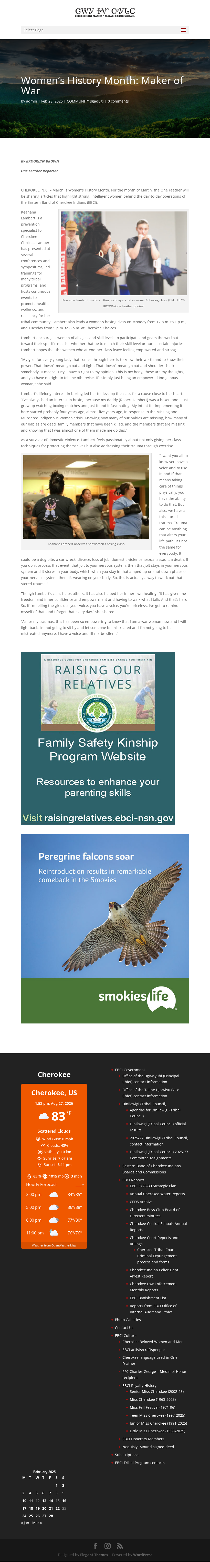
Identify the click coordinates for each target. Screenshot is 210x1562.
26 (38, 1515)
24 (24, 1515)
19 (38, 1508)
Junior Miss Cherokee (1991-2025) (158, 1423)
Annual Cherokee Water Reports (157, 1193)
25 (31, 1515)
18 (31, 1508)
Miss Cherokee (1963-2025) (153, 1399)
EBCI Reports (133, 1180)
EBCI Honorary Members (143, 1438)
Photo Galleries (128, 1319)
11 (31, 1500)
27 (44, 1515)
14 (51, 1500)
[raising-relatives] (98, 823)
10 (24, 1500)
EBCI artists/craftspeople (143, 1349)
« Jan (25, 1522)
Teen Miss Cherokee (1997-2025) (157, 1415)
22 (58, 1508)
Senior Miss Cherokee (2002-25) (157, 1391)
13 (44, 1500)
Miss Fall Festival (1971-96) (152, 1407)
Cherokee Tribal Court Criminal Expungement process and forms (157, 1255)
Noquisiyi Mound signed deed (148, 1446)
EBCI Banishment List (148, 1297)
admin (31, 101)
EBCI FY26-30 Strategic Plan (153, 1185)
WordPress (142, 1554)
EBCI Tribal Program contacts (140, 1462)
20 (44, 1508)
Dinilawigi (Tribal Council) (144, 1103)
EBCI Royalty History (139, 1385)
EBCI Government (130, 1069)
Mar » (37, 1522)
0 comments (118, 101)
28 (51, 1515)
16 (64, 1500)
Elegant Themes (94, 1554)
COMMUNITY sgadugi (85, 101)
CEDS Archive (141, 1201)
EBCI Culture (125, 1335)
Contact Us (124, 1327)
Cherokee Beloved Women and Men (153, 1341)
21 (51, 1508)
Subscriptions (127, 1454)
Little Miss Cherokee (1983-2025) (157, 1430)
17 (24, 1508)
